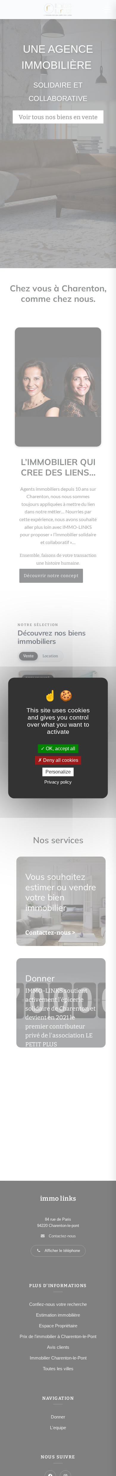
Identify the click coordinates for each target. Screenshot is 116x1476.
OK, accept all (60, 748)
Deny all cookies (60, 760)
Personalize (58, 771)
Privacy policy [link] (58, 782)
